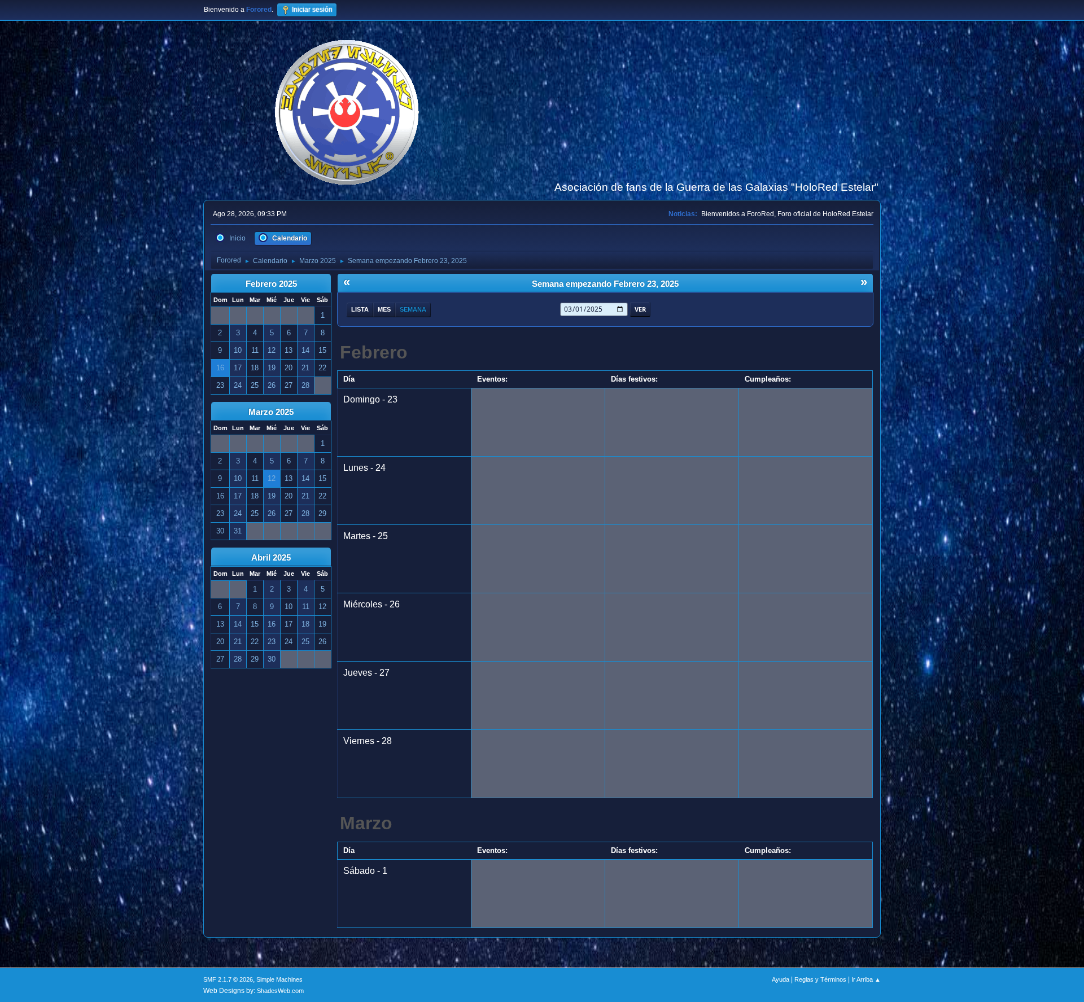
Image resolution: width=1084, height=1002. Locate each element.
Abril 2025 (271, 557)
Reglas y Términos (820, 979)
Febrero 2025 (271, 283)
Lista (360, 309)
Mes (384, 309)
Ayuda (780, 979)
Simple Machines (279, 979)
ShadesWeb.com (280, 990)
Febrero (374, 352)
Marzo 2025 (271, 412)
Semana (413, 309)
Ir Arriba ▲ (866, 979)
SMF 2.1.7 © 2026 (228, 979)
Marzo (366, 823)
